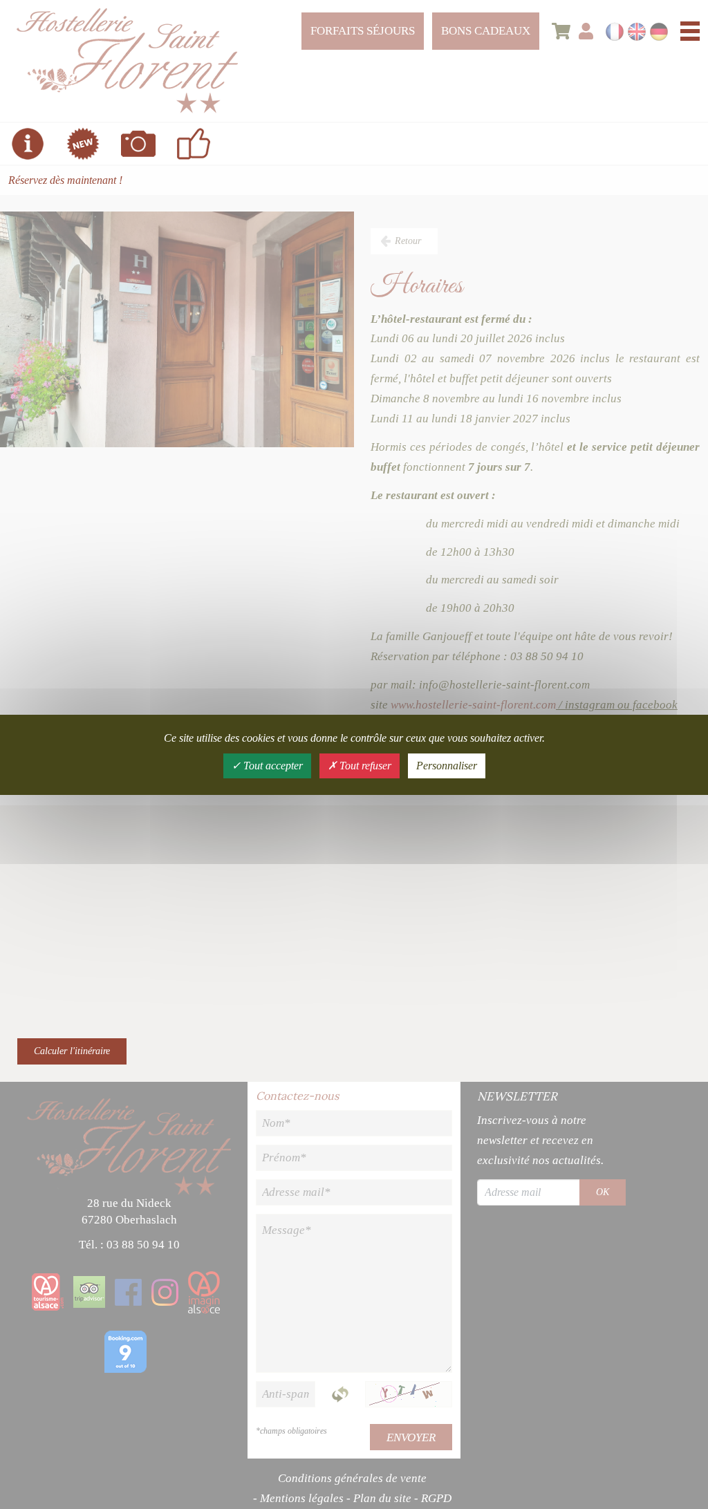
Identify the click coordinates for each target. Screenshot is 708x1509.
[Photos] (138, 144)
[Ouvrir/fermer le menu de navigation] (690, 31)
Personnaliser (446, 765)
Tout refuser (364, 765)
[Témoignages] (193, 144)
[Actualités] (83, 144)
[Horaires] (27, 144)
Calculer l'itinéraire (72, 1051)
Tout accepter (272, 765)
